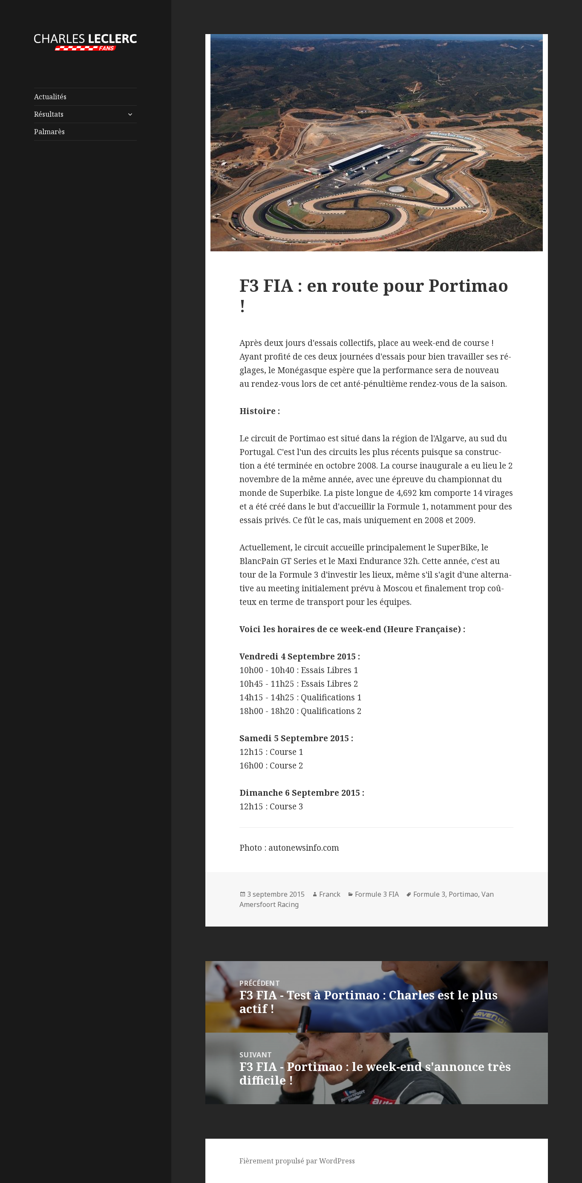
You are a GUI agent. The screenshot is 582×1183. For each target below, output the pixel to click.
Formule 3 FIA (377, 894)
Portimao (463, 894)
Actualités (50, 96)
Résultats (48, 114)
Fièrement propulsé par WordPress (297, 1161)
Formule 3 (429, 894)
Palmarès (49, 131)
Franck (329, 894)
